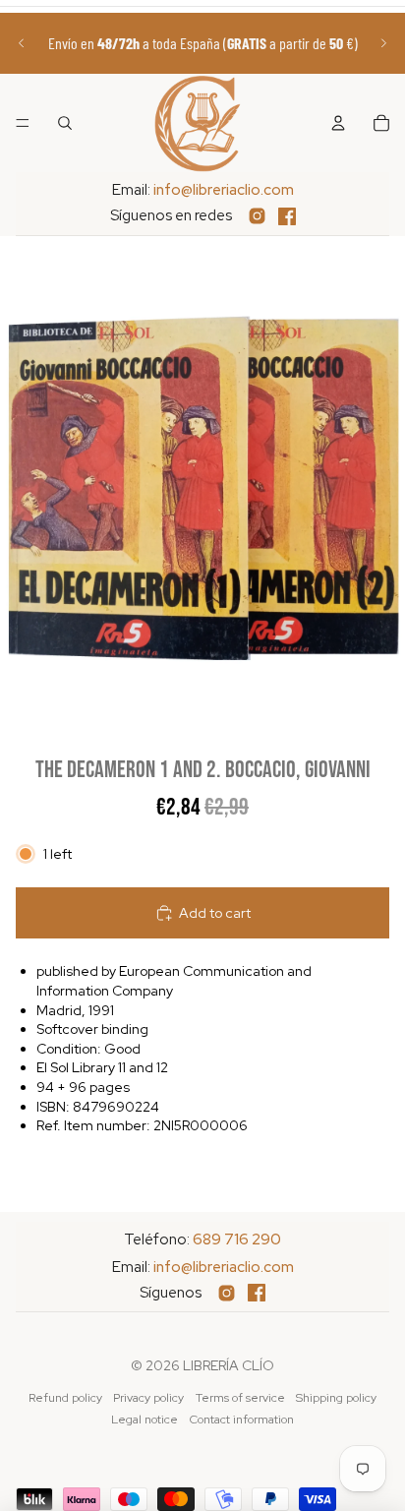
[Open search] (65, 123)
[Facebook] (287, 216)
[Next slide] (383, 43)
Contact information (242, 1419)
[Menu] (22, 123)
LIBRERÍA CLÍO (228, 1365)
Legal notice (144, 1419)
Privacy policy (148, 1398)
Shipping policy (336, 1398)
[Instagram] (257, 216)
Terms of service (240, 1398)
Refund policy (65, 1398)
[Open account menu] (338, 123)
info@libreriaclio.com (223, 190)
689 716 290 (237, 1239)
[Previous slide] (21, 43)
